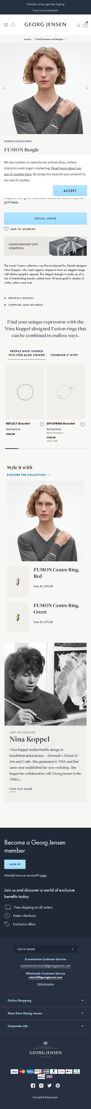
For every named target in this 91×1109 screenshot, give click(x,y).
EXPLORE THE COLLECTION (26, 474)
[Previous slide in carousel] (4, 88)
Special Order (45, 218)
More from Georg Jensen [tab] (25, 1013)
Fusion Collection (18, 141)
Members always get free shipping (45, 4)
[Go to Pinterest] (58, 1085)
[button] (13, 27)
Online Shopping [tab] (19, 1000)
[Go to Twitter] (49, 1085)
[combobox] (45, 949)
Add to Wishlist (23, 229)
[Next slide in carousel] (87, 88)
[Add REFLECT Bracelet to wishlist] (42, 424)
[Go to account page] (78, 25)
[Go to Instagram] (41, 1085)
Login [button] (43, 875)
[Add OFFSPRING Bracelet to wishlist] (82, 424)
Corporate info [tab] (18, 1026)
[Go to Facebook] (33, 1085)
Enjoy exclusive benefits (45, 10)
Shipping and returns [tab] (25, 305)
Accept (70, 191)
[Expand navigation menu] (6, 24)
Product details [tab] (21, 298)
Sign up (15, 864)
